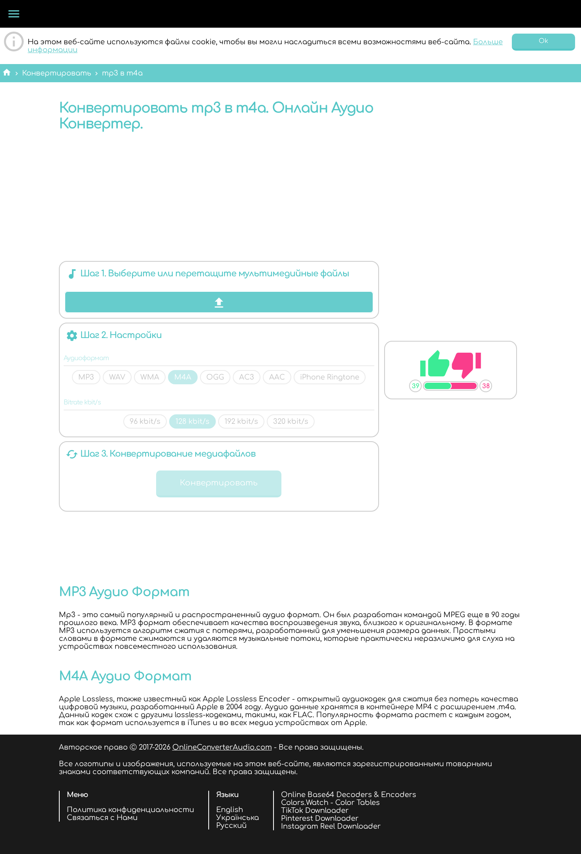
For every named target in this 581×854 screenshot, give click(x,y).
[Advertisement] (219, 198)
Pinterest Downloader (319, 818)
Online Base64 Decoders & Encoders (348, 795)
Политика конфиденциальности (130, 810)
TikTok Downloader (315, 810)
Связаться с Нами (102, 818)
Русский (231, 825)
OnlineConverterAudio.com (222, 747)
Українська (237, 818)
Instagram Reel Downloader (331, 826)
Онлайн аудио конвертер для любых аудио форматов (73, 14)
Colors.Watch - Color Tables (330, 803)
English (229, 810)
